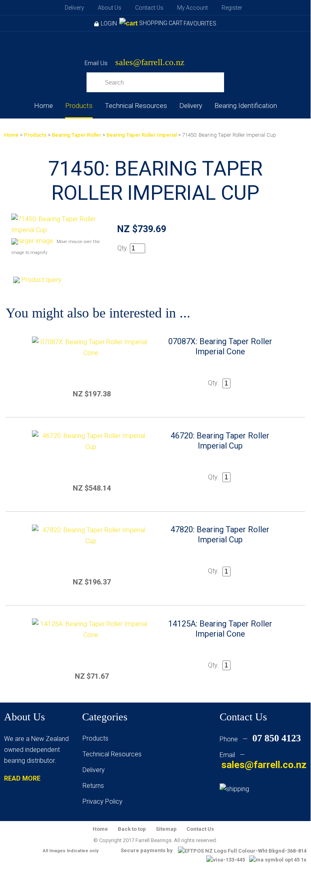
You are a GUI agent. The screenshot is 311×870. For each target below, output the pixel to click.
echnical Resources (114, 754)
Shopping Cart (161, 23)
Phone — (260, 739)
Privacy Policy (103, 801)
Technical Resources (136, 106)
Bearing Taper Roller (76, 135)
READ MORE (22, 778)
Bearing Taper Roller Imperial (141, 135)
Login (109, 23)
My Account (192, 7)
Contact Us (149, 7)
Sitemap (166, 829)
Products (79, 106)
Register (232, 7)
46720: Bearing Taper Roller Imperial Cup (220, 441)
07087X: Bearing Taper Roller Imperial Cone (220, 346)
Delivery (74, 7)
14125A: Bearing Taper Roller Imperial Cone (220, 629)
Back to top (132, 829)
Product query (41, 280)
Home (43, 106)
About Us (109, 7)
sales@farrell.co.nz (149, 62)
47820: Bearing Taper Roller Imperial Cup (220, 534)
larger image (35, 241)
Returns (93, 786)
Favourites (200, 23)
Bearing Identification (245, 106)
